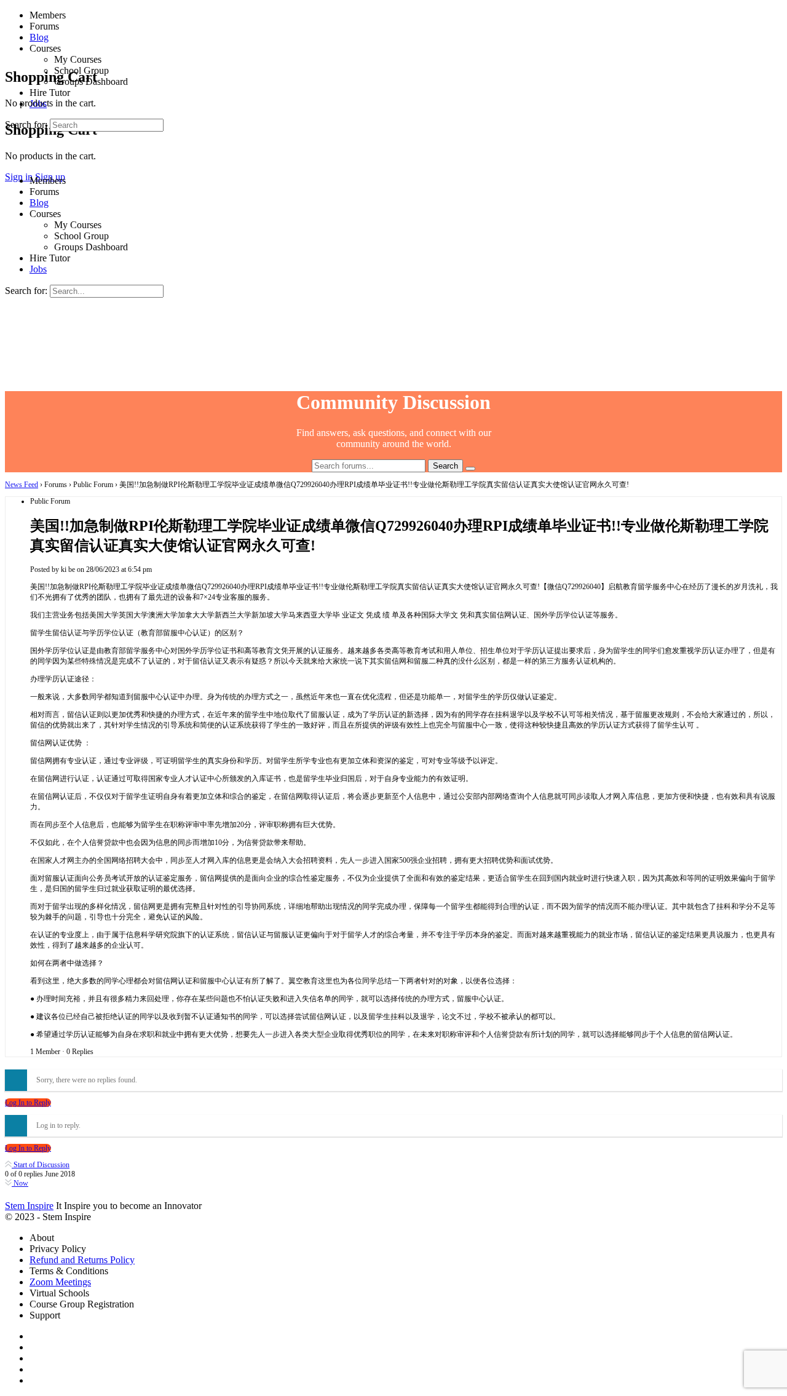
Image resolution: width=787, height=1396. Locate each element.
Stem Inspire (29, 1205)
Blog (39, 202)
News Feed (21, 484)
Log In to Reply (28, 1102)
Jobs (38, 269)
